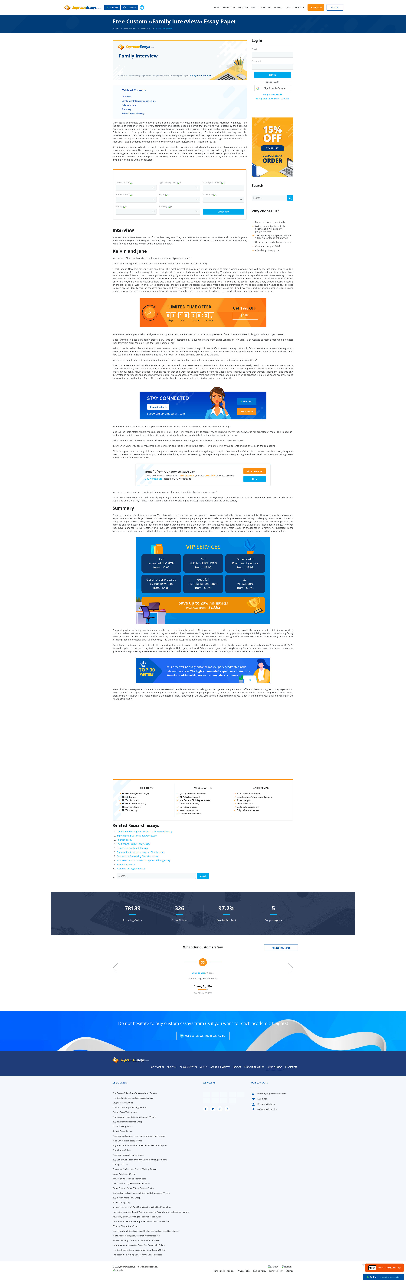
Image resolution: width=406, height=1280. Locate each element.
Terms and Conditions (224, 1271)
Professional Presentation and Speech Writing (134, 1116)
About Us (172, 1067)
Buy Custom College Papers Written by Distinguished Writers (141, 1192)
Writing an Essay (120, 1164)
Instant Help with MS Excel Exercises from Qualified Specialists (142, 1207)
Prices (254, 7)
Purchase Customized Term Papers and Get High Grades (139, 1135)
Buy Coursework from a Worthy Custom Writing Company (140, 1159)
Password (256, 61)
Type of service (122, 182)
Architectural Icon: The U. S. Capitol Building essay (143, 860)
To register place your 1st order (272, 98)
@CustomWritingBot (267, 1109)
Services (227, 7)
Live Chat (247, 401)
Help (254, 479)
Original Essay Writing (123, 1102)
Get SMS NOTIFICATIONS (203, 563)
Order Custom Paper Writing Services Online (133, 1188)
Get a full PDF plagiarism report (203, 584)
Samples (278, 7)
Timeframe (208, 194)
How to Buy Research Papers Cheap (129, 1178)
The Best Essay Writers (123, 1126)
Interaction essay (126, 864)
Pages (162, 194)
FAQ (287, 7)
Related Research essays (133, 113)
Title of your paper (212, 182)
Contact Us (298, 7)
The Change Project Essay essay (133, 843)
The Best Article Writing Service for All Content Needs (137, 1254)
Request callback (158, 407)
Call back (131, 7)
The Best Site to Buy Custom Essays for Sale (133, 1097)
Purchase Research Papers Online (128, 1154)
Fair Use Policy (276, 1271)
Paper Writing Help (121, 1202)
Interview (126, 96)
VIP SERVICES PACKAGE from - (203, 605)
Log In (272, 75)
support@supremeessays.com (166, 413)
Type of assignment (168, 182)
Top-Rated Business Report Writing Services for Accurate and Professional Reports (151, 1211)
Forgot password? (272, 94)
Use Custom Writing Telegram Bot (206, 1035)
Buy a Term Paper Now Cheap (127, 1197)
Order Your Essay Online (124, 1173)
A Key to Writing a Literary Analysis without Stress (136, 1240)
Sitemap (289, 1271)
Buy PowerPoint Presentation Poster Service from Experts (140, 1145)
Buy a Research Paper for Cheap (128, 1121)
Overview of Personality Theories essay (137, 856)
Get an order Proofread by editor (245, 563)
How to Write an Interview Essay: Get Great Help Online (139, 1245)
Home (217, 7)
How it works (157, 1067)
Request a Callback (266, 1104)
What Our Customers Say (203, 947)
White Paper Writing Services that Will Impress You (136, 1235)
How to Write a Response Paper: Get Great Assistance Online (141, 1221)
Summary (126, 109)
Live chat (113, 7)
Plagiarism (291, 1067)
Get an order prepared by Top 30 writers (161, 584)
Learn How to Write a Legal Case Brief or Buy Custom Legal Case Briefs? (146, 1230)
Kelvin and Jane (129, 105)
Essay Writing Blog (254, 1067)
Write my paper (254, 471)
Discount (266, 7)
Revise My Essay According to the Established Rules (137, 1216)
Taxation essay (124, 839)
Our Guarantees (188, 1067)
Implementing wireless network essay (137, 835)
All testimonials (281, 947)
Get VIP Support (245, 584)
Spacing (119, 206)
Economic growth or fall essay (132, 847)
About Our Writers (220, 1067)
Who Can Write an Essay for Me (127, 1140)
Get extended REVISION (161, 563)
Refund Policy (259, 1271)
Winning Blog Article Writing (126, 1226)
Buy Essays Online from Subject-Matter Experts (135, 1093)
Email (254, 49)
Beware (237, 1067)
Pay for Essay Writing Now (125, 1112)
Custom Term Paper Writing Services (130, 1107)
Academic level (122, 194)
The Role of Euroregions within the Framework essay (144, 831)
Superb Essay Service (122, 1131)
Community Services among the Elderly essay (141, 852)
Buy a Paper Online (122, 1150)
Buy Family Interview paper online (139, 100)
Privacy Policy (243, 1271)
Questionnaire (198, 972)
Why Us (203, 1067)
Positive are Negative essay (131, 868)
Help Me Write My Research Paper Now (131, 1183)
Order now (242, 7)
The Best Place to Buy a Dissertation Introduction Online (139, 1249)
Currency (163, 206)
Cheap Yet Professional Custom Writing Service (134, 1169)
